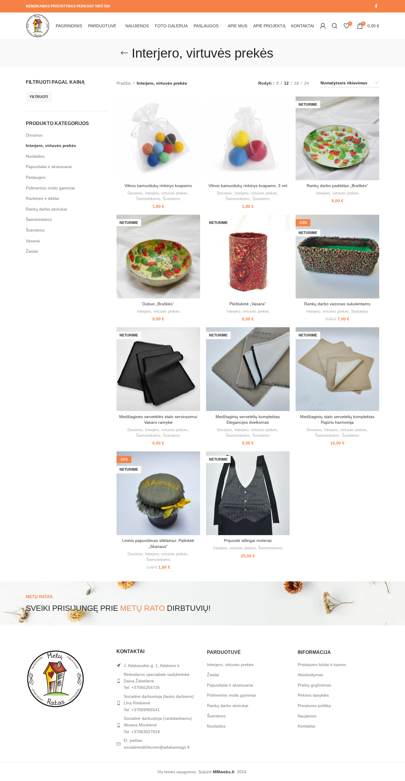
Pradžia (124, 83)
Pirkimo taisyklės (313, 695)
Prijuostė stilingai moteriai (248, 540)
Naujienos (307, 716)
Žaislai (32, 251)
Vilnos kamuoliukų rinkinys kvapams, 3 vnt (247, 185)
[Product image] (158, 138)
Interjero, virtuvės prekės (51, 145)
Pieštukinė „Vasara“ (247, 303)
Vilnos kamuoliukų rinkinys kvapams (158, 185)
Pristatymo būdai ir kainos (322, 664)
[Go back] (124, 53)
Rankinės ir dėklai (42, 198)
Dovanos (34, 135)
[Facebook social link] (376, 6)
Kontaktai (306, 726)
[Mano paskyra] (323, 26)
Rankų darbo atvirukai (46, 209)
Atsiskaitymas (310, 674)
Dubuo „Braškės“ (158, 303)
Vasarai (33, 240)
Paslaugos (35, 177)
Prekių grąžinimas (314, 685)
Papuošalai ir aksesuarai (49, 166)
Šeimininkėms (39, 219)
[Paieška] (335, 26)
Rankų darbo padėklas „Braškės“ (337, 185)
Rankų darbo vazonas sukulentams (337, 303)
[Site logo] (38, 25)
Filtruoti (39, 97)
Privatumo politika (314, 705)
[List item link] (157, 681)
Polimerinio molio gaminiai (50, 188)
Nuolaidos (35, 156)
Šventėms (35, 230)
